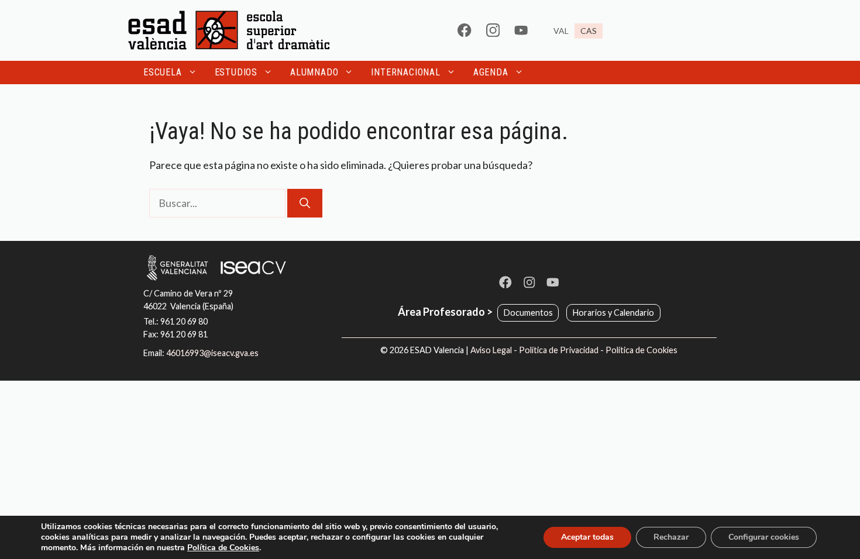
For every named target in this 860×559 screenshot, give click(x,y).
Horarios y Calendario (613, 313)
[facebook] (464, 30)
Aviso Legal (491, 350)
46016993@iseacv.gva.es (212, 353)
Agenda (490, 72)
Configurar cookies (763, 537)
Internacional (405, 72)
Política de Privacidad (558, 350)
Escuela (162, 72)
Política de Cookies (641, 350)
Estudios (236, 72)
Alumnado (314, 72)
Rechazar (671, 537)
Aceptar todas (587, 537)
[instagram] (493, 30)
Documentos (528, 313)
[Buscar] (304, 203)
